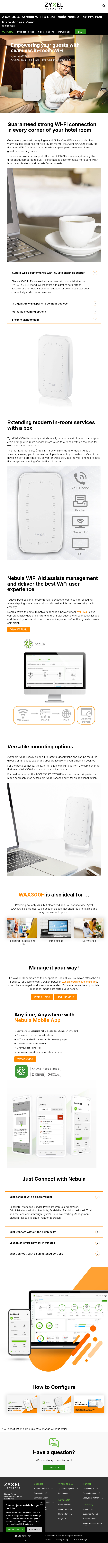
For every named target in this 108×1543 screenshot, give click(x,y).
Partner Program (89, 1493)
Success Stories (89, 1518)
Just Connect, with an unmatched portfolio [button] (36, 1253)
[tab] (54, 273)
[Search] (104, 5)
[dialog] (24, 1520)
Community (38, 1493)
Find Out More (65, 997)
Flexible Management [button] (25, 319)
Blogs (60, 1518)
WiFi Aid (82, 611)
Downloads (64, 31)
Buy (80, 31)
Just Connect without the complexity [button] (33, 1231)
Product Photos (25, 31)
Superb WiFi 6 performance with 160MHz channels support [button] (48, 272)
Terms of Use (45, 1539)
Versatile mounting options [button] (29, 311)
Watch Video (25, 1059)
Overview (7, 31)
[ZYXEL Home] (54, 6)
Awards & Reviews (66, 1509)
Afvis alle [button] (34, 1529)
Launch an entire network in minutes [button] (32, 1242)
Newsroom (64, 1499)
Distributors (63, 1493)
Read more (28, 1524)
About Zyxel (88, 1509)
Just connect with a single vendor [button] (31, 1196)
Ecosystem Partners (91, 1498)
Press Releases (64, 1505)
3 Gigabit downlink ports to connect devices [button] (40, 303)
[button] (24, 1535)
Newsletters (63, 1514)
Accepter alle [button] (15, 1529)
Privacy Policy (62, 1539)
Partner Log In (88, 1488)
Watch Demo (42, 997)
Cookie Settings (80, 1539)
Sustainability (88, 1514)
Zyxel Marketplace (66, 1488)
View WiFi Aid (18, 629)
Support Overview (41, 1488)
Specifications (46, 31)
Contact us (54, 1467)
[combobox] (41, 1503)
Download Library (41, 1498)
